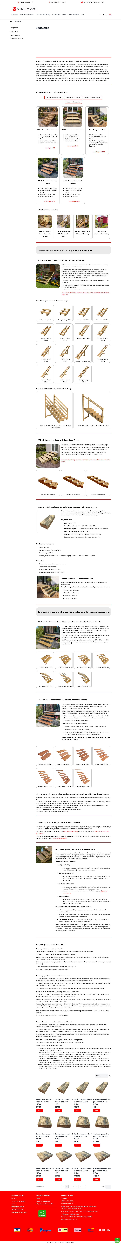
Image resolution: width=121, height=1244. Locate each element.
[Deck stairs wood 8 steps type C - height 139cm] (84, 331)
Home (11, 21)
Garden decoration (73, 14)
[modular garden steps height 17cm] (97, 117)
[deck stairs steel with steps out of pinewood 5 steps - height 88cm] (103, 659)
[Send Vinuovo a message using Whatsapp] (117, 1240)
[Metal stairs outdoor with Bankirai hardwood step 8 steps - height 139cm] (82, 777)
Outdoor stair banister (27, 14)
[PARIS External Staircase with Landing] (101, 221)
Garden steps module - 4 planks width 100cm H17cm (83, 1136)
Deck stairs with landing (42, 14)
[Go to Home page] (24, 9)
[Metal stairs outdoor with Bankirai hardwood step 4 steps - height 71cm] (82, 755)
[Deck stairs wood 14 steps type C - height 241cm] (46, 372)
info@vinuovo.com (67, 1204)
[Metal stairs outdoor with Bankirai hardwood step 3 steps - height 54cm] (63, 755)
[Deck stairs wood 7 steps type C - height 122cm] (65, 331)
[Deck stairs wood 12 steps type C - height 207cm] (82, 352)
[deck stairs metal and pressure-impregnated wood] (48, 168)
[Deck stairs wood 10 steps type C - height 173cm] (46, 351)
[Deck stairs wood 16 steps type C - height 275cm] (84, 372)
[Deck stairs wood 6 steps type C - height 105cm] (46, 331)
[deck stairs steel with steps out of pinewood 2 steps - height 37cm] (46, 659)
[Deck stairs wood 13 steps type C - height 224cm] (102, 351)
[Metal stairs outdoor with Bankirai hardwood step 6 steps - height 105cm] (44, 777)
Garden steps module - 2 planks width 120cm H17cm (83, 1101)
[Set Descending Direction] (110, 1076)
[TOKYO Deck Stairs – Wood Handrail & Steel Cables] (93, 408)
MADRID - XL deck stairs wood (72, 130)
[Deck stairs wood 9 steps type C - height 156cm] (102, 331)
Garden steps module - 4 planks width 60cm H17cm (45, 1136)
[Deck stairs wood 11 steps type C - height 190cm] (65, 351)
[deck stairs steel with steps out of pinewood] (84, 659)
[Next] (84, 1186)
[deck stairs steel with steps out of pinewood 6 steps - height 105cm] (46, 678)
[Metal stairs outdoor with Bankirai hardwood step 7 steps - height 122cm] (63, 777)
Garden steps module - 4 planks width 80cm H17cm (64, 1136)
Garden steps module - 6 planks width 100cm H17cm (83, 1170)
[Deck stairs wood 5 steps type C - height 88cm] (102, 312)
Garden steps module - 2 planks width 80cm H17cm (64, 1101)
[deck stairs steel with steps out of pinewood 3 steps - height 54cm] (65, 659)
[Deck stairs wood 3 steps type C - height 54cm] (65, 312)
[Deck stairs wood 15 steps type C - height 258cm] (65, 372)
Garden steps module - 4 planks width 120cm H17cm (102, 1136)
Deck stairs (14, 14)
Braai (64, 14)
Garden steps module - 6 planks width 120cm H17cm (102, 1170)
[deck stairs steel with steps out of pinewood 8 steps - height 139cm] (84, 678)
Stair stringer (56, 14)
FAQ (82, 14)
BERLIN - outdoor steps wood (48, 130)
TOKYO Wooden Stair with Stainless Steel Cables (64, 234)
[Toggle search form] (100, 15)
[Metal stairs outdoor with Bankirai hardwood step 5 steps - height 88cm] (101, 755)
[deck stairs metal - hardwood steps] (73, 168)
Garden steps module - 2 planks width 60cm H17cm (45, 1101)
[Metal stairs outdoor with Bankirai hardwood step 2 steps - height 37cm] (44, 755)
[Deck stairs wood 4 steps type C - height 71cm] (84, 312)
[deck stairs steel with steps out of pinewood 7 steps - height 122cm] (65, 678)
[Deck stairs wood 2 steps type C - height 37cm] (46, 312)
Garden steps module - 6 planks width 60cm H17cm (45, 1170)
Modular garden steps (97, 130)
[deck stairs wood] (48, 117)
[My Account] (103, 15)
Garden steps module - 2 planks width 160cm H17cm (102, 1101)
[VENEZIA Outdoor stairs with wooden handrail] (45, 221)
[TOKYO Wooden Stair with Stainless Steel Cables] (63, 221)
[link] (63, 1186)
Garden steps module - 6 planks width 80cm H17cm (64, 1170)
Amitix (72, 1242)
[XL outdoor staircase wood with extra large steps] (72, 117)
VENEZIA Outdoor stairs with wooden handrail (44, 234)
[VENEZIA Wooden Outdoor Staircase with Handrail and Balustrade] (55, 408)
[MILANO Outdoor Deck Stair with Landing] (82, 221)
